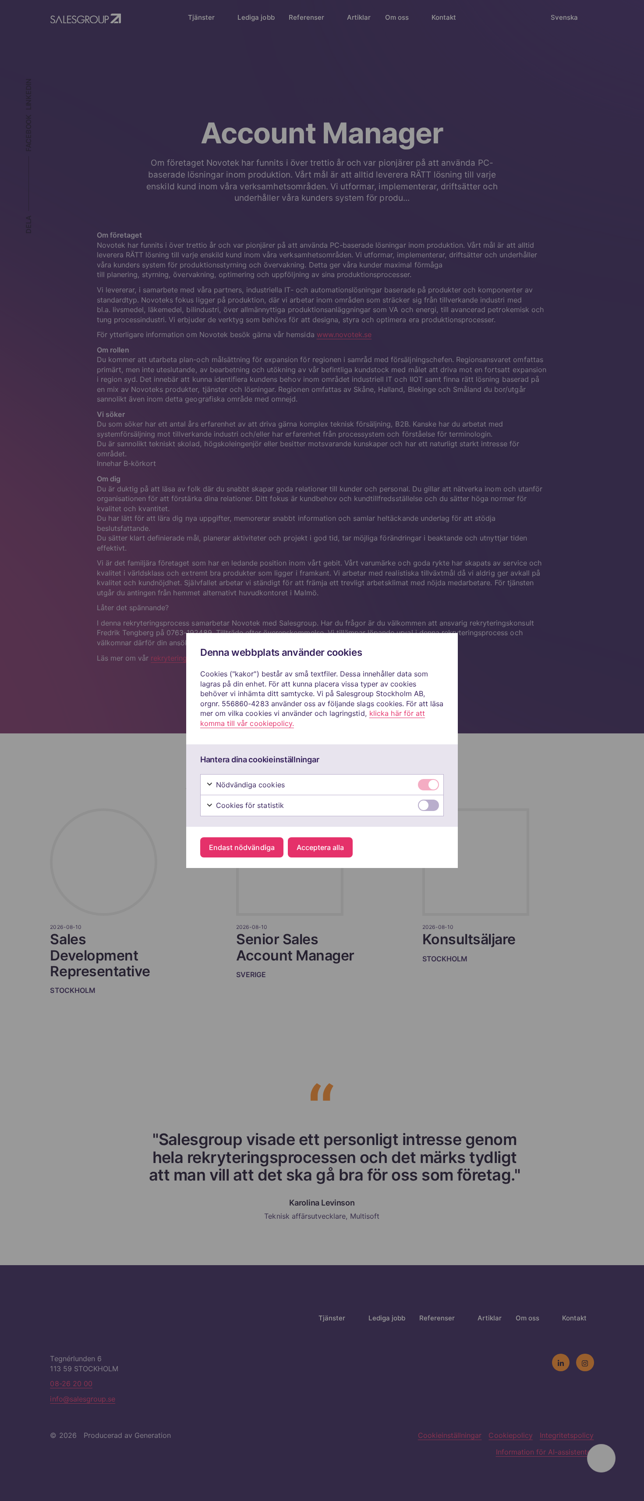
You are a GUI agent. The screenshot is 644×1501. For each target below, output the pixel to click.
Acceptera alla (320, 847)
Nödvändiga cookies (249, 784)
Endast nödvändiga (242, 847)
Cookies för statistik (249, 805)
